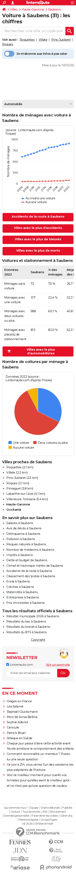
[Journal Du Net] (20, 850)
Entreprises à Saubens (22, 597)
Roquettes (27, 40)
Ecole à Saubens (18, 581)
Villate (43, 40)
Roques (7, 44)
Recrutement (58, 811)
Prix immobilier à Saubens (25, 603)
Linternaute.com (21, 665)
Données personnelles (16, 815)
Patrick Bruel (16, 733)
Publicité (67, 807)
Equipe (34, 807)
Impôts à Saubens (19, 555)
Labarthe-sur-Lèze (19, 494)
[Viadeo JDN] (56, 859)
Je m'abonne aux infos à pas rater (41, 54)
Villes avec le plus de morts (38, 250)
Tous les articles (31, 811)
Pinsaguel (13, 488)
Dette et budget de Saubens (26, 560)
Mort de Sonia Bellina (22, 717)
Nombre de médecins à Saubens (30, 550)
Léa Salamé (15, 706)
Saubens (54, 9)
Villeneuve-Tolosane (21, 499)
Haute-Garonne (33, 9)
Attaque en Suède (19, 738)
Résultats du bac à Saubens (26, 621)
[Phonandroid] (56, 867)
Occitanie (13, 510)
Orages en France (19, 701)
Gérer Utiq (66, 815)
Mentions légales (28, 819)
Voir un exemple (58, 665)
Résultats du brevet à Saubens (28, 627)
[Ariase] (20, 867)
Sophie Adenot (17, 722)
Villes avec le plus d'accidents (38, 228)
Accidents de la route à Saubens (38, 216)
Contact (15, 811)
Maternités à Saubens (22, 592)
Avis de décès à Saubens (24, 528)
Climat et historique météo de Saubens (34, 566)
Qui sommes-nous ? (16, 807)
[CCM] (56, 842)
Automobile (13, 104)
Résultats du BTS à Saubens (26, 632)
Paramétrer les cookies (45, 815)
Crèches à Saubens (20, 587)
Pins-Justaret (61, 40)
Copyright (38, 640)
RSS (45, 811)
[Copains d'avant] (20, 859)
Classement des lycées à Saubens (30, 576)
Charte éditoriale (50, 807)
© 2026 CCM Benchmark (38, 823)
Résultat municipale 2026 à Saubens (32, 616)
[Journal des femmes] (20, 842)
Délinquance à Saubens (23, 534)
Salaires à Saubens (19, 523)
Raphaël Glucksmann (22, 712)
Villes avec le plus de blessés (38, 239)
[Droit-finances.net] (56, 850)
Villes (14, 9)
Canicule (13, 727)
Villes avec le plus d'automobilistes (41, 351)
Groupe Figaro (49, 819)
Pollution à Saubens (20, 539)
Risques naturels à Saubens (26, 544)
